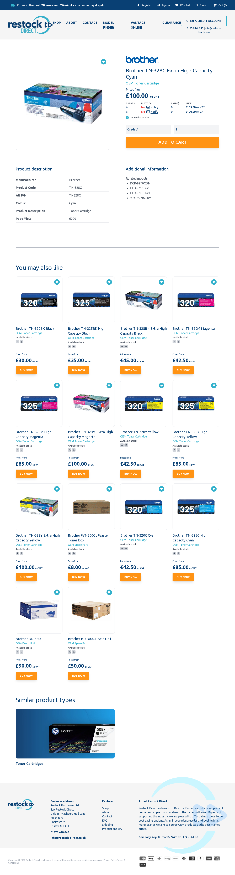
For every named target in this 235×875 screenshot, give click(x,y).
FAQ (104, 820)
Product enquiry (112, 828)
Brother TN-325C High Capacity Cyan (190, 537)
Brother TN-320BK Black (35, 328)
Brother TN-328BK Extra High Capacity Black (143, 330)
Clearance (171, 22)
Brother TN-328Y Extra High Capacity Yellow (38, 537)
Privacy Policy (110, 860)
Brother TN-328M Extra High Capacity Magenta (90, 434)
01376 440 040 (195, 28)
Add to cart (172, 142)
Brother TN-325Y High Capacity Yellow (190, 434)
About (71, 22)
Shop (57, 22)
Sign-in (165, 5)
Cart (222, 5)
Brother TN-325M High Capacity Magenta (33, 434)
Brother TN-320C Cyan (137, 535)
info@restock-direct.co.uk (68, 837)
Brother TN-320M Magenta (194, 328)
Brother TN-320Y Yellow (139, 432)
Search (204, 5)
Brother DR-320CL (30, 639)
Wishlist (184, 5)
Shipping (107, 824)
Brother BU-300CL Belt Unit (89, 639)
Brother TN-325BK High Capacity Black (86, 330)
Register (146, 5)
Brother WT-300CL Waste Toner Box (88, 537)
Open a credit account (204, 20)
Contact (90, 22)
